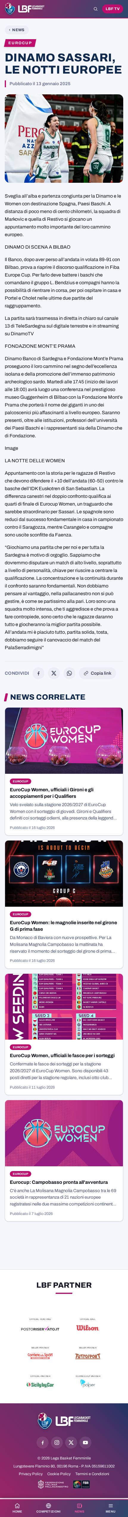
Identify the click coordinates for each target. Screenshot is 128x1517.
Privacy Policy (31, 1474)
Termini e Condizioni (92, 1474)
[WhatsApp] (69, 673)
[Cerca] (95, 9)
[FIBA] (81, 1484)
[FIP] (53, 1484)
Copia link (101, 673)
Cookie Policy (59, 1474)
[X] (54, 673)
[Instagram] (57, 1442)
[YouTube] (85, 1442)
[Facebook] (38, 673)
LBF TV (113, 9)
